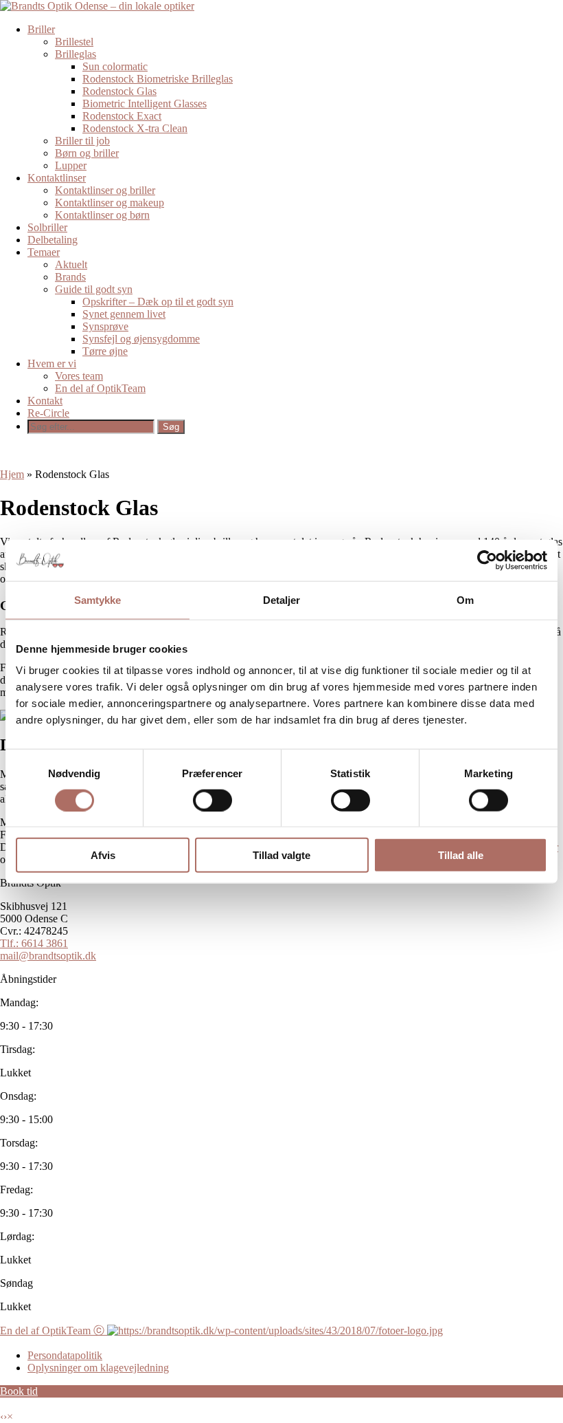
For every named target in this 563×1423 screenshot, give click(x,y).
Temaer (43, 252)
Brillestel (74, 41)
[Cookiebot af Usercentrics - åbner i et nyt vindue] (487, 560)
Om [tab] (465, 599)
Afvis (103, 855)
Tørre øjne (105, 351)
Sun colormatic (115, 66)
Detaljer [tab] (282, 599)
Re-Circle (48, 413)
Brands (70, 277)
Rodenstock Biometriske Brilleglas (157, 79)
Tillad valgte (281, 855)
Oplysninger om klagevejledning (98, 1367)
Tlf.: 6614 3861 (34, 943)
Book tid (19, 1391)
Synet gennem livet (123, 314)
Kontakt (44, 400)
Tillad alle (460, 855)
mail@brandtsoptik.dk (48, 956)
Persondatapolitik (64, 1355)
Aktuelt (71, 264)
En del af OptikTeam (100, 388)
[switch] (212, 800)
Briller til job (82, 140)
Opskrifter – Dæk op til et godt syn (157, 301)
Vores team (79, 376)
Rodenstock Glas (119, 91)
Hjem (12, 474)
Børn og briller (87, 153)
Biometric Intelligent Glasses (144, 103)
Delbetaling (52, 240)
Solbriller (47, 227)
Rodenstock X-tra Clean (134, 128)
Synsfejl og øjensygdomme (141, 339)
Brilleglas (75, 54)
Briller (41, 29)
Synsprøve (105, 326)
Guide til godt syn (94, 289)
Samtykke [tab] (98, 599)
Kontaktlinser (56, 178)
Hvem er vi (51, 363)
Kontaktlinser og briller (105, 190)
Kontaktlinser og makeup (109, 202)
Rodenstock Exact (121, 116)
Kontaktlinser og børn (102, 215)
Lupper (71, 165)
